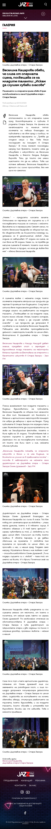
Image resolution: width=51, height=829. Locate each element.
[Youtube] (27, 792)
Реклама (40, 781)
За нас (32, 786)
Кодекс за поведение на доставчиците (24, 803)
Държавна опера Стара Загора (17, 763)
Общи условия (25, 806)
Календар (26, 781)
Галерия (8, 25)
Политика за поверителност (24, 798)
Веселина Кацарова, (12, 761)
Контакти (20, 786)
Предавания (10, 781)
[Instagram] (22, 792)
